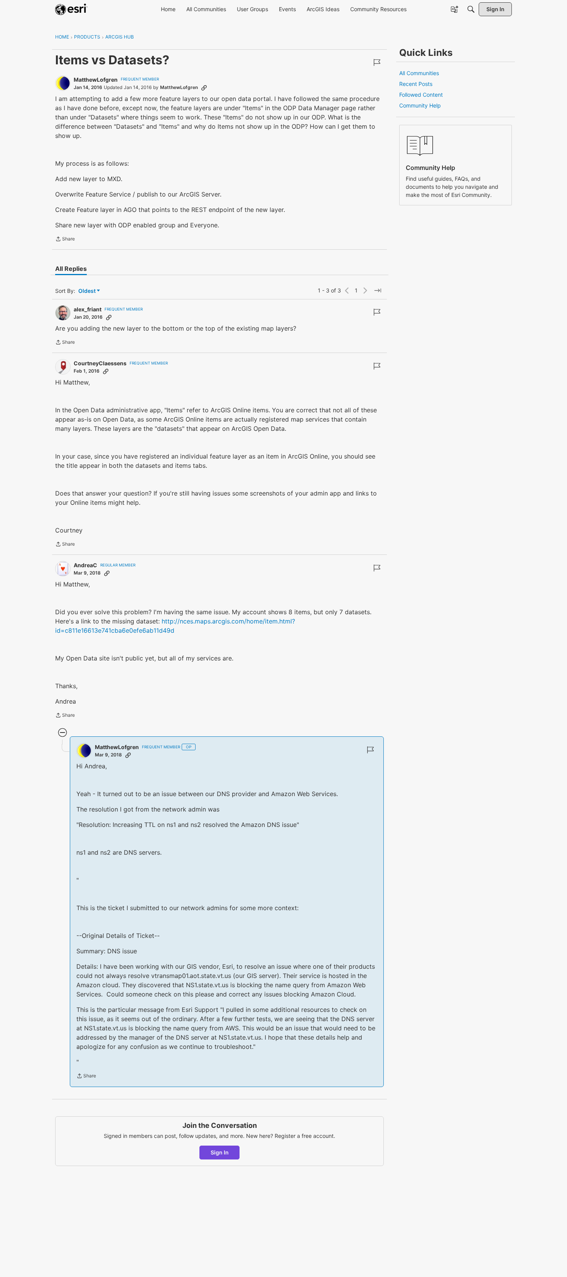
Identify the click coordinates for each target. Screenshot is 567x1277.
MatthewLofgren (96, 79)
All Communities (419, 73)
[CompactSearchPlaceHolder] (471, 9)
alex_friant (87, 309)
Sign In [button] (220, 1152)
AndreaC (85, 565)
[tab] (71, 268)
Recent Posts (415, 84)
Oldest (87, 291)
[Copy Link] (204, 87)
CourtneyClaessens (100, 363)
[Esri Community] (71, 9)
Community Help (420, 105)
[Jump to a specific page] (377, 290)
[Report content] (377, 62)
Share (65, 240)
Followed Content (421, 94)
